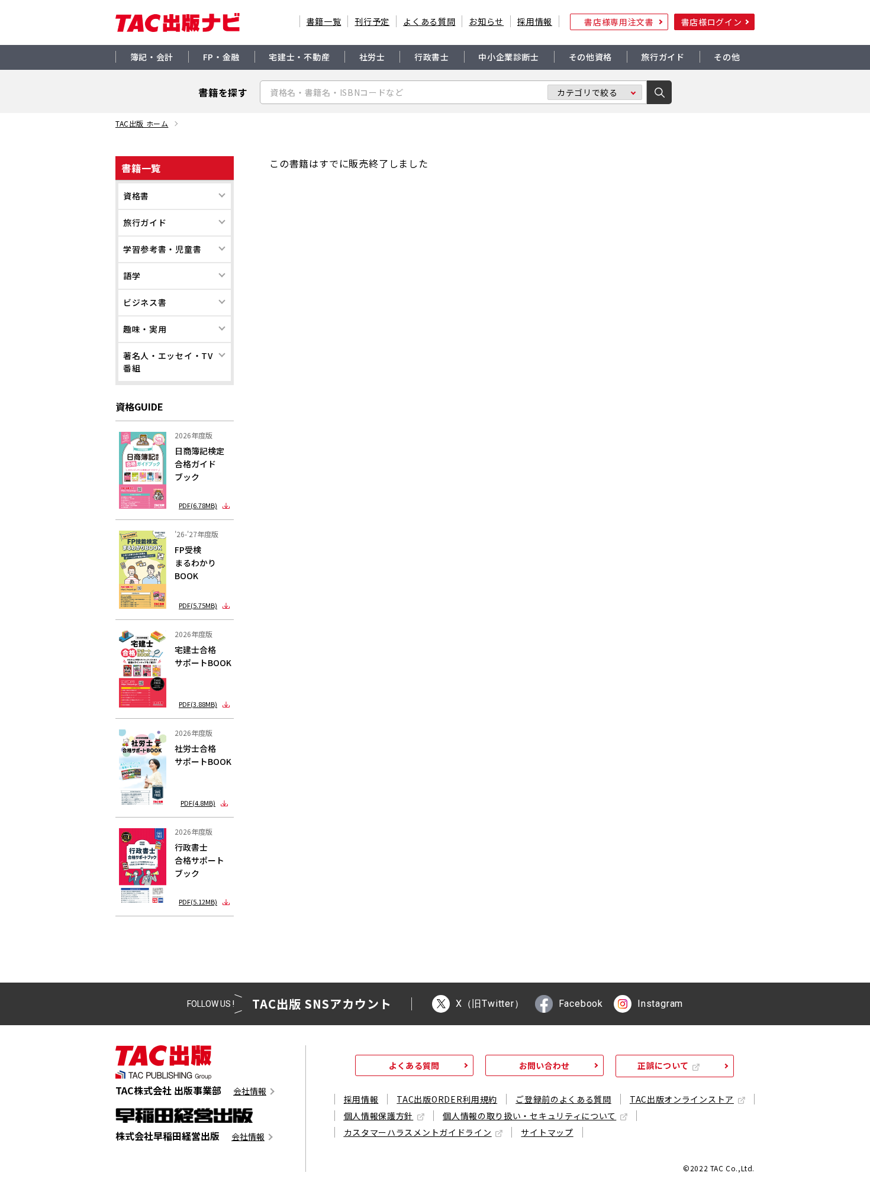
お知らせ (486, 21)
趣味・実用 (145, 329)
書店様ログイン (711, 22)
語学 (131, 276)
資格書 (136, 196)
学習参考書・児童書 (162, 249)
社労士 (372, 57)
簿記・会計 (152, 57)
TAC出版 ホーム (141, 123)
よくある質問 (429, 21)
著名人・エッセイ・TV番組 (168, 362)
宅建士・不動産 (299, 57)
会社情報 (249, 1091)
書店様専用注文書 (619, 22)
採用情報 (534, 21)
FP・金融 (221, 57)
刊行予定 (372, 21)
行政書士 (431, 57)
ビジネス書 (145, 302)
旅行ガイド (663, 57)
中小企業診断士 (508, 57)
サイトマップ (547, 1132)
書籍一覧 (324, 21)
